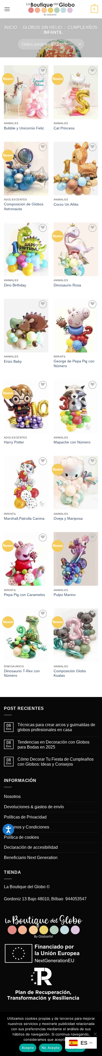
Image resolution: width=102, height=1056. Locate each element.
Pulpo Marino (65, 595)
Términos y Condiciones (26, 827)
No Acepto (51, 1047)
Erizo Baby (13, 361)
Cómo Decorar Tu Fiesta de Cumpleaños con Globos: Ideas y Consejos (56, 761)
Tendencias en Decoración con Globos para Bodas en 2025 (53, 744)
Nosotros (12, 796)
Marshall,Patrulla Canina (24, 519)
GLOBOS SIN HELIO (42, 27)
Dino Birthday (15, 285)
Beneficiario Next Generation (31, 857)
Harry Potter (14, 442)
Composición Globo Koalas (70, 673)
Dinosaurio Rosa (67, 285)
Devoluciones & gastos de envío (34, 807)
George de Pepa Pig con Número (74, 363)
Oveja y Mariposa (68, 519)
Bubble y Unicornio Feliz (24, 128)
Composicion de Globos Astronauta (23, 206)
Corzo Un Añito (66, 204)
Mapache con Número (72, 442)
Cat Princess (64, 128)
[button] (7, 9)
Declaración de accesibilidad (31, 847)
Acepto (28, 1047)
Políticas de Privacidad (25, 817)
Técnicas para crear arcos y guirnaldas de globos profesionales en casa (56, 727)
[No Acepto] (95, 1035)
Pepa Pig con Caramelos (24, 595)
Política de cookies (21, 837)
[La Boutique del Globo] (50, 9)
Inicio (10, 27)
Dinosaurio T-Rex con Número (22, 673)
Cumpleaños (83, 27)
